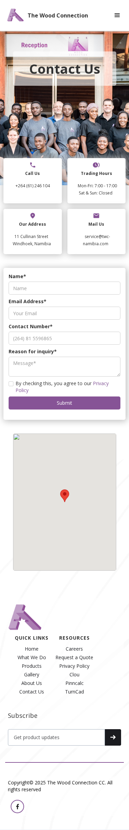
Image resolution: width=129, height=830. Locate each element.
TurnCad (74, 692)
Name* (17, 276)
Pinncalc (74, 683)
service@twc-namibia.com (96, 240)
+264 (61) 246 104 (32, 186)
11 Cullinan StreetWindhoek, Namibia (32, 240)
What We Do (32, 657)
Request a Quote (74, 657)
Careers (74, 649)
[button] (117, 15)
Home (32, 649)
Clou (74, 674)
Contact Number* (31, 326)
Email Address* (27, 301)
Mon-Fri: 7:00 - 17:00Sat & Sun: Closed (97, 189)
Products (32, 666)
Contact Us (31, 692)
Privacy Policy (74, 666)
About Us (31, 683)
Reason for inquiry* (33, 351)
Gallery (31, 674)
